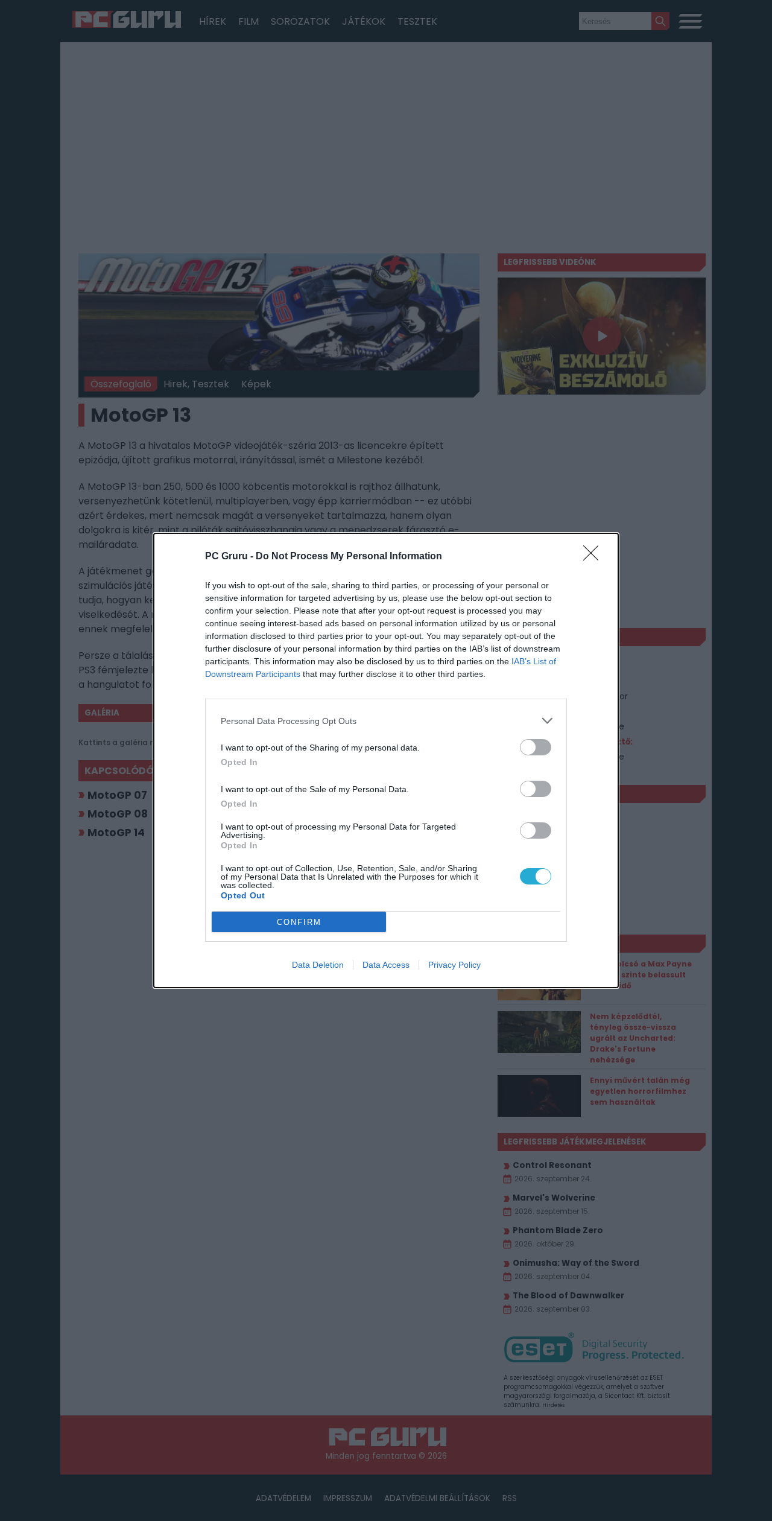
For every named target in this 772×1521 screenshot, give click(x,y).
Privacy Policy (454, 965)
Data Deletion (318, 965)
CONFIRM (299, 922)
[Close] (594, 556)
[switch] (535, 747)
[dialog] (386, 760)
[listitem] (386, 720)
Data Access (386, 965)
